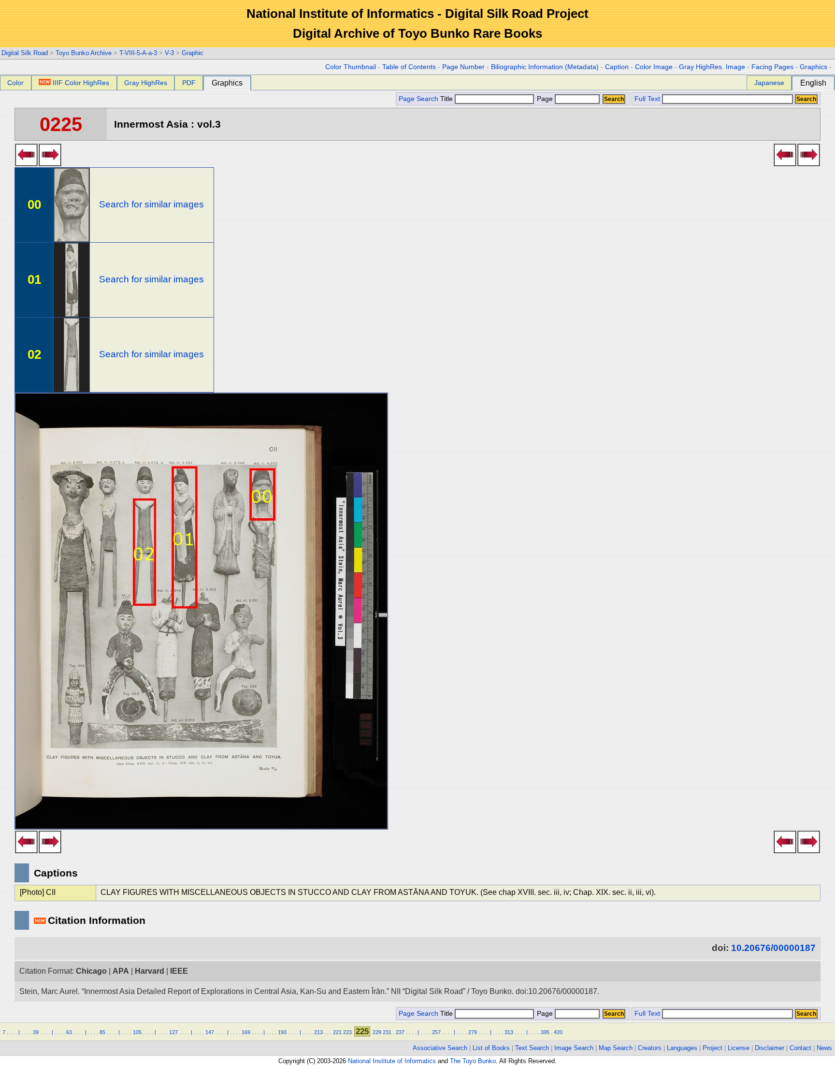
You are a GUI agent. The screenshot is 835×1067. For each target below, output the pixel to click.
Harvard (149, 971)
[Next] (50, 163)
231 (387, 1032)
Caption (617, 67)
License (738, 1048)
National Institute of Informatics (392, 1061)
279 (472, 1032)
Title (447, 98)
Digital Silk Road (24, 53)
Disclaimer (769, 1048)
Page (545, 98)
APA (121, 971)
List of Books (491, 1048)
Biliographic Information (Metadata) (545, 67)
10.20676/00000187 (773, 948)
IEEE (179, 971)
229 (377, 1032)
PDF (189, 83)
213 (318, 1032)
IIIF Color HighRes (81, 83)
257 (436, 1032)
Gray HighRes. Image (712, 67)
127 (173, 1032)
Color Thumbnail (350, 67)
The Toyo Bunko (473, 1061)
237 (400, 1032)
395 (545, 1032)
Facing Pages (772, 67)
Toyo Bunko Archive (84, 53)
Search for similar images (151, 204)
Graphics (813, 67)
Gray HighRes (145, 83)
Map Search (616, 1048)
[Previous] (26, 163)
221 (337, 1032)
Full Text (647, 98)
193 (282, 1032)
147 (209, 1032)
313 (508, 1032)
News (824, 1048)
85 (102, 1032)
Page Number (463, 67)
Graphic (192, 53)
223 (347, 1032)
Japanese (769, 83)
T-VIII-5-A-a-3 (138, 53)
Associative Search (440, 1048)
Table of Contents (409, 67)
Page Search (418, 98)
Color (15, 83)
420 (558, 1032)
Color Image (654, 67)
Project (712, 1048)
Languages (682, 1048)
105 (137, 1032)
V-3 (169, 53)
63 (69, 1032)
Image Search (573, 1048)
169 (246, 1032)
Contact (800, 1048)
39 (36, 1032)
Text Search (532, 1048)
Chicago (91, 971)
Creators (650, 1048)
